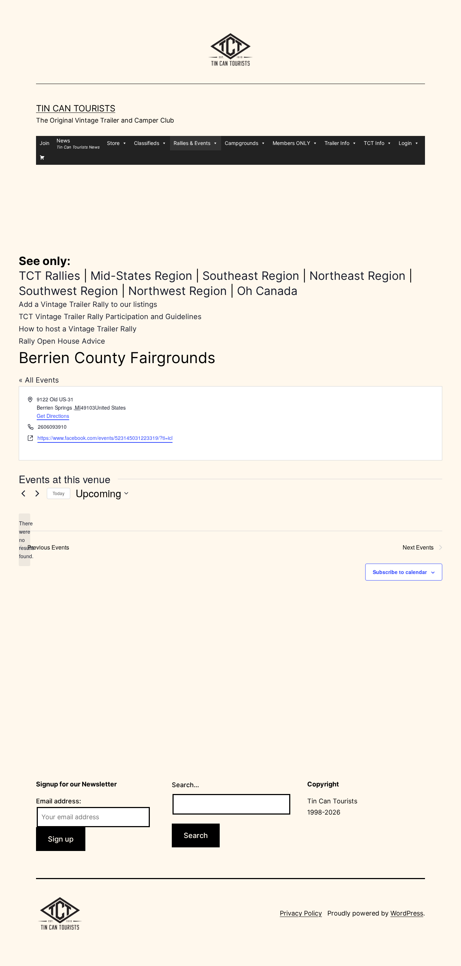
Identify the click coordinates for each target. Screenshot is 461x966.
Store (113, 143)
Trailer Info (337, 143)
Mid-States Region (141, 276)
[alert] (24, 539)
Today (58, 493)
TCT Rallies (49, 276)
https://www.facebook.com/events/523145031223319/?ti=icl (105, 437)
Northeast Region (357, 276)
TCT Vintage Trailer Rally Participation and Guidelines (110, 316)
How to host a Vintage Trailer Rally (77, 329)
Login (405, 143)
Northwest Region (177, 291)
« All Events (39, 380)
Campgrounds (241, 143)
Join (44, 143)
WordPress (406, 913)
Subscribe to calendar (400, 571)
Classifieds (146, 143)
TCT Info (374, 143)
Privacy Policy (301, 913)
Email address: (58, 801)
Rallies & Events (192, 143)
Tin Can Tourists (75, 108)
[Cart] (42, 157)
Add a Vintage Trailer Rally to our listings (88, 304)
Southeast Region (250, 276)
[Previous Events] (23, 493)
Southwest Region (68, 291)
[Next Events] (37, 493)
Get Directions (53, 415)
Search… (185, 785)
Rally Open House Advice (62, 341)
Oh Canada (267, 291)
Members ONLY (291, 143)
